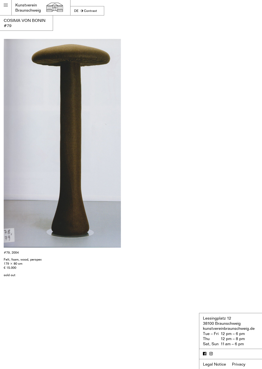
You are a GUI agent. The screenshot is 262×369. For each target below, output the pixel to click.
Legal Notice (217, 364)
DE (76, 11)
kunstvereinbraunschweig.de (229, 328)
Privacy (241, 364)
